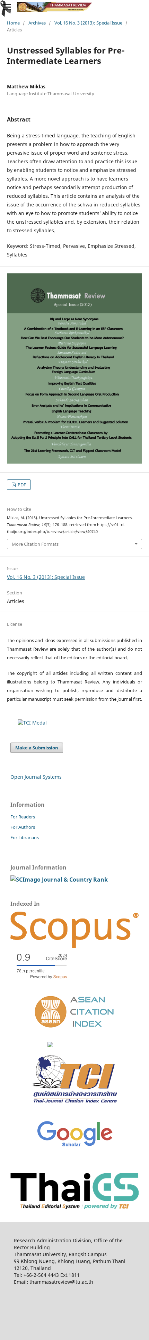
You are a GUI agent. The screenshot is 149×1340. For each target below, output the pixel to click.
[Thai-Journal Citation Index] (74, 1108)
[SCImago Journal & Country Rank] (59, 879)
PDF (21, 485)
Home (13, 23)
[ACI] (75, 1032)
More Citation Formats (35, 544)
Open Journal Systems (36, 777)
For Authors (22, 827)
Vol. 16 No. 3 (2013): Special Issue (88, 23)
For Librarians (24, 837)
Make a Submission (36, 748)
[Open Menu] (7, 7)
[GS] (74, 1147)
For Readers (22, 817)
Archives (37, 23)
